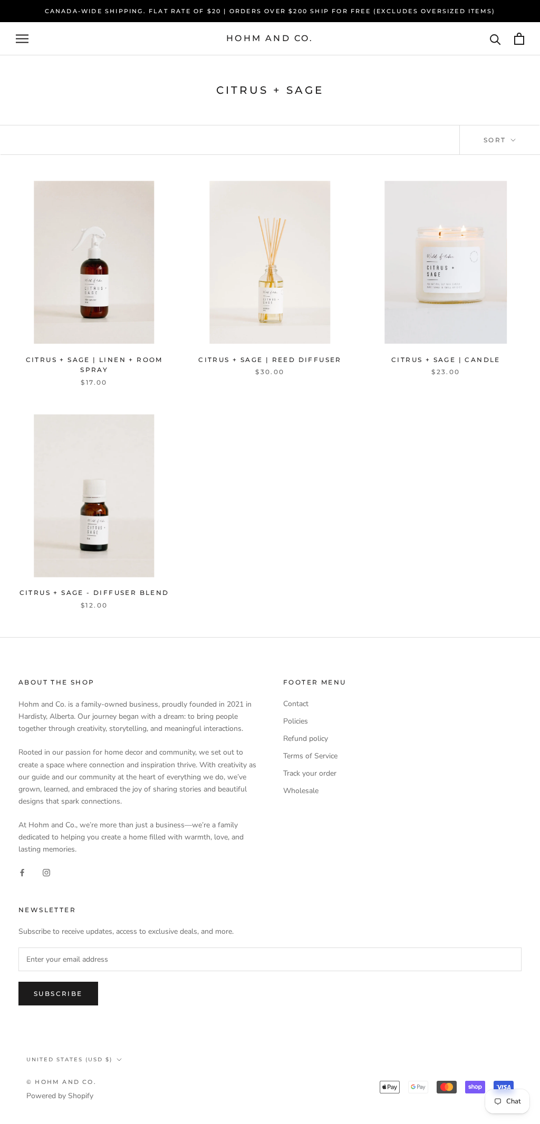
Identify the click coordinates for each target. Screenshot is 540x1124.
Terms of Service (310, 756)
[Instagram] (46, 872)
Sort (496, 140)
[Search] (495, 38)
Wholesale (301, 791)
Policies (295, 721)
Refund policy (305, 739)
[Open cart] (519, 39)
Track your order (309, 773)
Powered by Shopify (59, 1096)
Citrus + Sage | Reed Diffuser (270, 360)
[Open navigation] (22, 38)
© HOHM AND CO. (61, 1082)
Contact (295, 704)
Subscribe (58, 994)
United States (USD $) (69, 1059)
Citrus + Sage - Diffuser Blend (94, 593)
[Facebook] (22, 872)
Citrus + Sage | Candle (445, 360)
